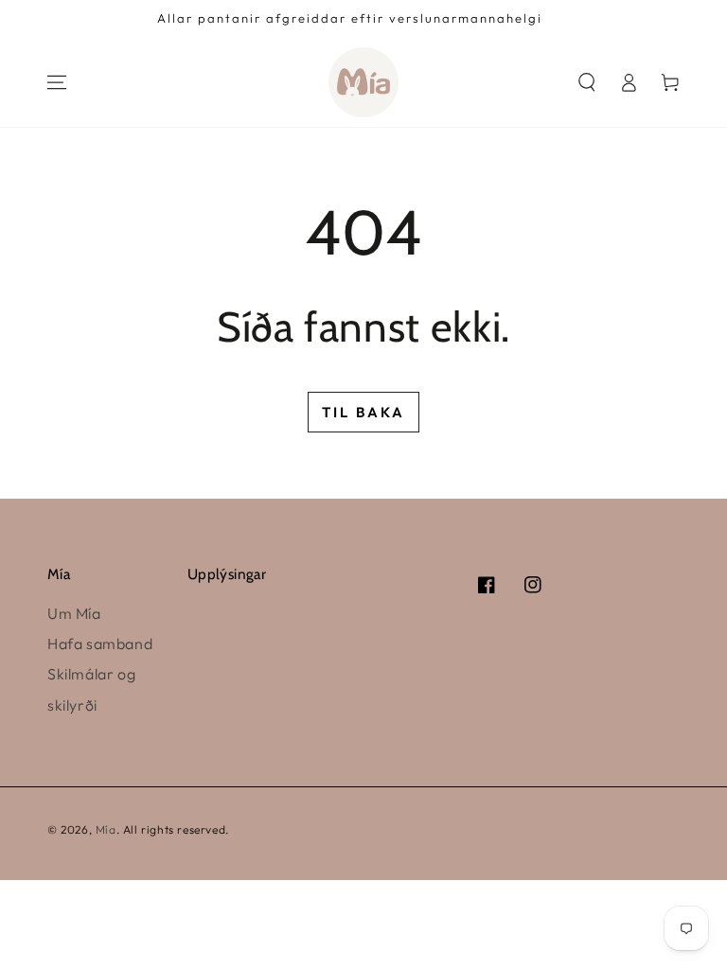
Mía (106, 829)
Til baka (363, 412)
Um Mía (74, 613)
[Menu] (57, 82)
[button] (587, 82)
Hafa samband (99, 643)
